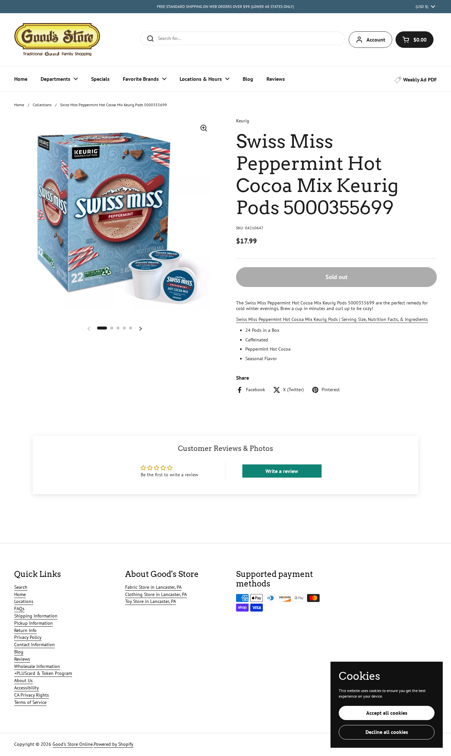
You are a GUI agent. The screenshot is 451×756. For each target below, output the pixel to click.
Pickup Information (33, 623)
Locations (23, 601)
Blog (18, 652)
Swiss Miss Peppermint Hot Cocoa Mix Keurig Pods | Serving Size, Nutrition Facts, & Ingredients (332, 319)
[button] (415, 39)
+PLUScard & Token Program (43, 673)
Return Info (25, 630)
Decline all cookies (386, 732)
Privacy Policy (28, 637)
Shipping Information (35, 616)
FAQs (19, 609)
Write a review (281, 471)
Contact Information (34, 644)
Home (19, 104)
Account (375, 39)
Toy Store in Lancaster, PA (150, 601)
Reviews (22, 659)
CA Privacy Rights (31, 695)
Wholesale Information (37, 666)
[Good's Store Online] (57, 39)
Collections (42, 104)
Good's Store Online (72, 744)
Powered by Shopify (113, 744)
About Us (23, 680)
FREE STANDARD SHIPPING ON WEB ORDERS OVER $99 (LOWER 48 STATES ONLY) (225, 6)
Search (20, 587)
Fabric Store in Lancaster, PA (153, 587)
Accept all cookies (386, 712)
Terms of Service (30, 702)
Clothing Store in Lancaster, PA (156, 594)
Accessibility (26, 688)
